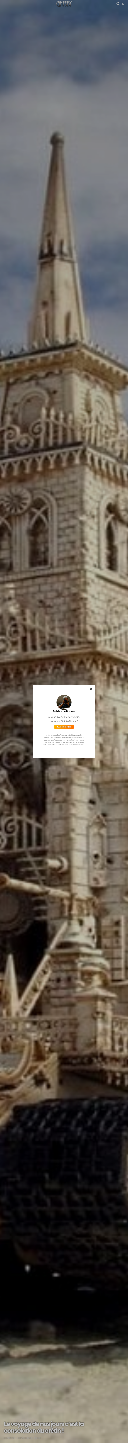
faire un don (64, 727)
